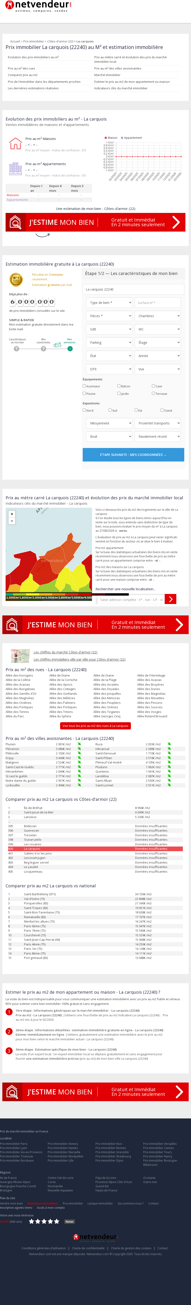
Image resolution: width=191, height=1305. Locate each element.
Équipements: (93, 379)
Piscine (91, 394)
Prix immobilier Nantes (63, 1148)
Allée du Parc (15, 716)
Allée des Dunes (148, 689)
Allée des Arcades (106, 684)
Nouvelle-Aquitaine (60, 1190)
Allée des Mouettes (150, 698)
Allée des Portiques (19, 707)
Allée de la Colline (18, 680)
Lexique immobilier (100, 1203)
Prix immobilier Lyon (13, 1148)
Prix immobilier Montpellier (66, 1156)
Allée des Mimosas (106, 698)
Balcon (125, 386)
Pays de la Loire (106, 1178)
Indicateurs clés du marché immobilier (121, 88)
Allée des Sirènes (105, 707)
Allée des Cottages (62, 689)
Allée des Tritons (61, 712)
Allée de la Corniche (63, 680)
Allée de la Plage (105, 680)
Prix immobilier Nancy (157, 1156)
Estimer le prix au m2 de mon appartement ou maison (132, 82)
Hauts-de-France (106, 1190)
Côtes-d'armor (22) (60, 41)
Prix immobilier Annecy (63, 1144)
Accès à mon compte (51, 1208)
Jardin (124, 394)
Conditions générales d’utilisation (46, 1248)
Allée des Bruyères (150, 684)
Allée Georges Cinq (106, 716)
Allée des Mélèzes (62, 698)
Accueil (15, 41)
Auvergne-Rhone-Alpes (15, 1182)
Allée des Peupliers (107, 703)
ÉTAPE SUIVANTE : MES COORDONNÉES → (133, 454)
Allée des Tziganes (106, 712)
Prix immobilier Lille (61, 1161)
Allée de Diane (59, 675)
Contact (153, 1203)
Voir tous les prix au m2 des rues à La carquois (95, 726)
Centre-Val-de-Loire (61, 1178)
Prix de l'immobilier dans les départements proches (44, 82)
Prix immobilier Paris (13, 1144)
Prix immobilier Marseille (64, 1152)
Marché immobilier (107, 75)
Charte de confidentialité (90, 1248)
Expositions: (91, 403)
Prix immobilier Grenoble (112, 1152)
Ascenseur (93, 386)
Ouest (168, 411)
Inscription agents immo (16, 1208)
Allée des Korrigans (19, 675)
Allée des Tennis (17, 712)
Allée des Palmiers (62, 703)
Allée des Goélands (63, 693)
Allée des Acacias (149, 680)
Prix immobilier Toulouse (16, 1156)
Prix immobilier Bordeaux (17, 1161)
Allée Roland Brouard (152, 716)
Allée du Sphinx (60, 716)
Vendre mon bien (11, 1203)
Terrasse (161, 394)
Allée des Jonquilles (107, 693)
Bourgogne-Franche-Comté (18, 1186)
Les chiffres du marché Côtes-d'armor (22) (65, 652)
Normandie (55, 1186)
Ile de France (8, 1178)
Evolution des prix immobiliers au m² (33, 57)
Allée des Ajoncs (60, 684)
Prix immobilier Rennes (111, 1148)
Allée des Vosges (149, 712)
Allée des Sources (150, 707)
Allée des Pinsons (149, 703)
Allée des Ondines (18, 703)
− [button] (12, 521)
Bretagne (6, 1190)
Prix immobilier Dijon (109, 1161)
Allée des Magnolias (151, 693)
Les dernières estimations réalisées (33, 88)
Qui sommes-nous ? (131, 1203)
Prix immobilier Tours (157, 1152)
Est (140, 411)
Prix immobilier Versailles (160, 1144)
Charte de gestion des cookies (133, 1248)
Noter (70, 1222)
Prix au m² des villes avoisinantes (117, 68)
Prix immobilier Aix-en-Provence (21, 1152)
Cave (158, 386)
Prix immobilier (33, 41)
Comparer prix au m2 (23, 75)
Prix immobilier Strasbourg (113, 1156)
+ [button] (12, 514)
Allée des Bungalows (20, 689)
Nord (89, 411)
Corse (52, 1182)
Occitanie (149, 1178)
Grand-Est (102, 1186)
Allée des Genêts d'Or (21, 693)
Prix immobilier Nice (109, 1144)
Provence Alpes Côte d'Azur (114, 1182)
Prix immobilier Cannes (158, 1148)
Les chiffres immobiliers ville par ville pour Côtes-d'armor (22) (80, 659)
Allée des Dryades (106, 689)
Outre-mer (150, 1182)
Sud (114, 411)
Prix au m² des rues (21, 68)
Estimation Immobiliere (42, 1203)
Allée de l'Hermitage (151, 675)
